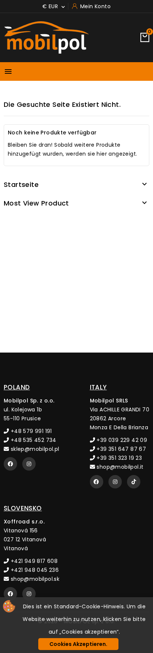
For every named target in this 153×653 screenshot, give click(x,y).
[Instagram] (29, 464)
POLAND (17, 387)
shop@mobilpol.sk (34, 579)
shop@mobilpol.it (119, 467)
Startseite (21, 184)
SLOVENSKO (23, 508)
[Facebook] (10, 464)
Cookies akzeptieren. (78, 644)
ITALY (98, 387)
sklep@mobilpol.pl (34, 449)
